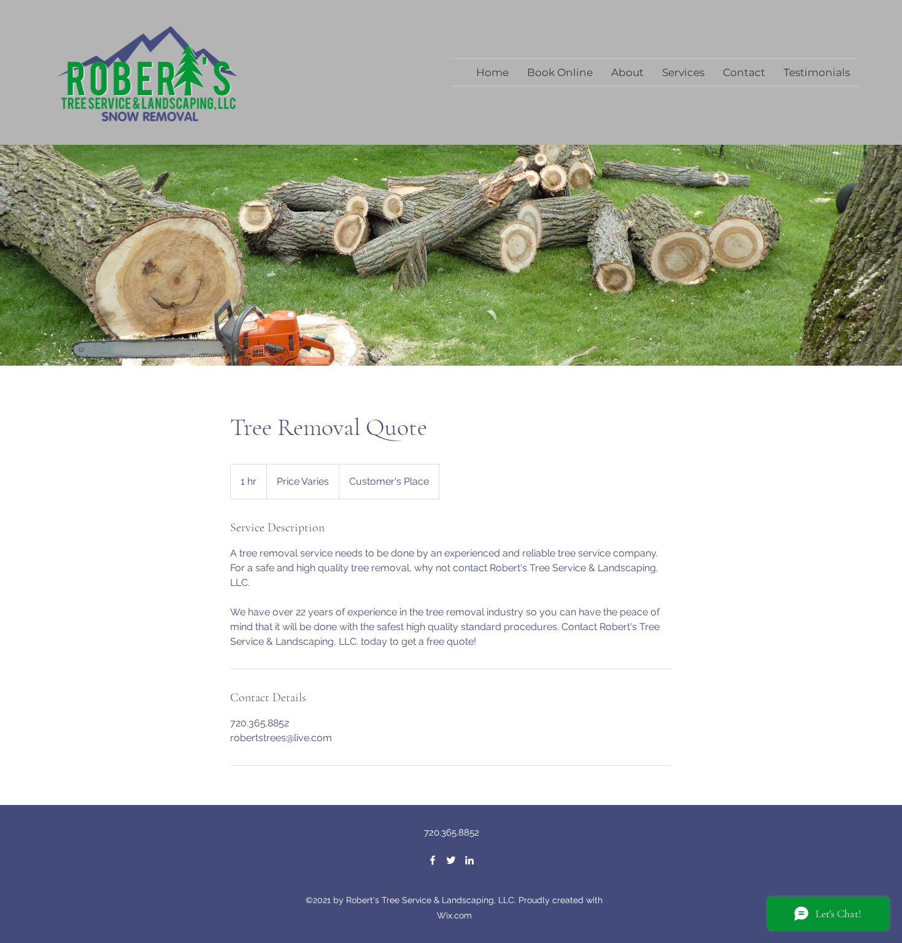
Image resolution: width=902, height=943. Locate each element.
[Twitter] (451, 860)
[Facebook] (432, 860)
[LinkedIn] (469, 860)
